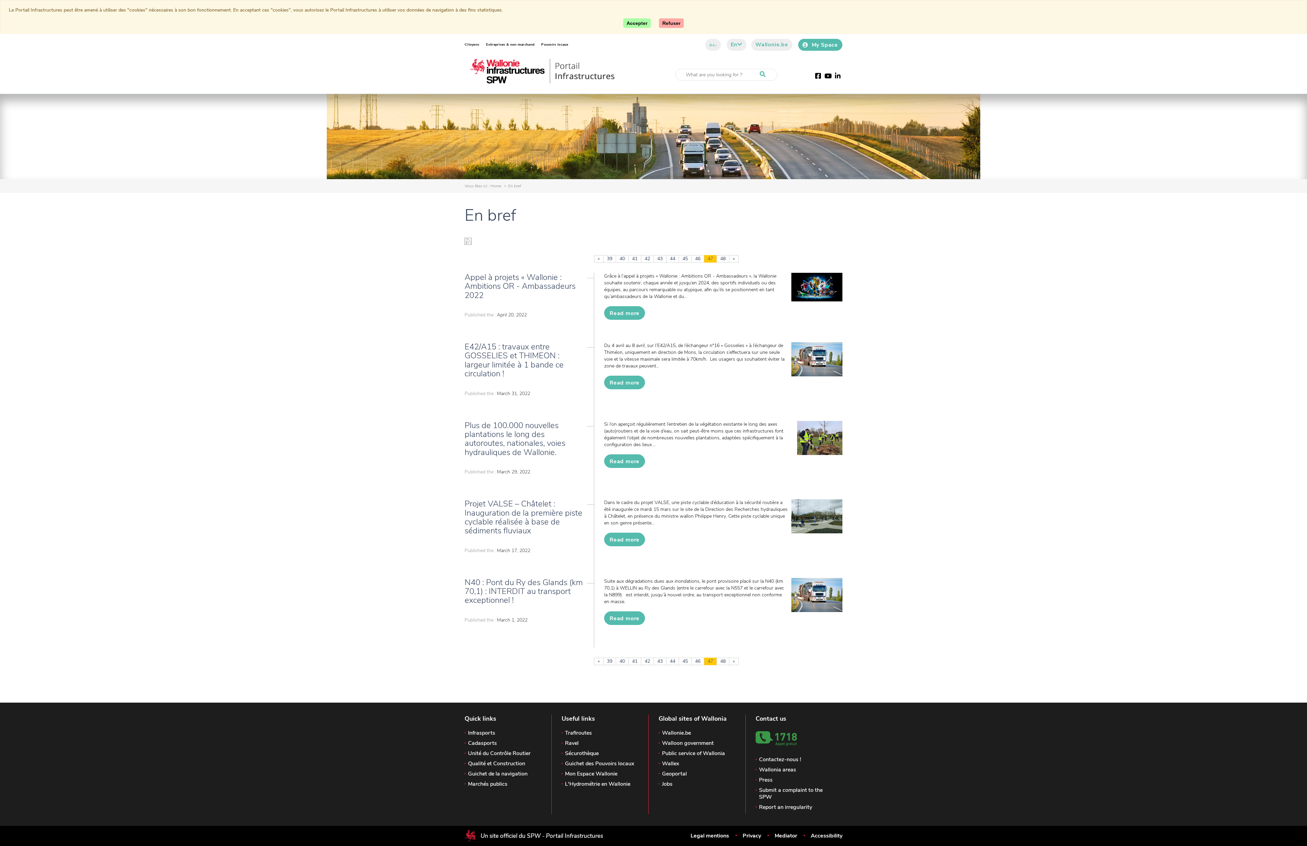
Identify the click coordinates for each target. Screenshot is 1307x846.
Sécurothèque (582, 753)
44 (672, 258)
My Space (825, 45)
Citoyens (472, 44)
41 (635, 258)
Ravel (572, 743)
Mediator (786, 836)
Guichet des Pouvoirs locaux (599, 763)
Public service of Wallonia (693, 753)
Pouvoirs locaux (554, 44)
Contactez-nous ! (780, 759)
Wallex (670, 763)
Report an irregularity (785, 807)
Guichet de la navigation (498, 773)
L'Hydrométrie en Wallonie (597, 784)
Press (766, 780)
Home (495, 186)
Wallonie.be (771, 44)
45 (685, 258)
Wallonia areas (777, 769)
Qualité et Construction (496, 763)
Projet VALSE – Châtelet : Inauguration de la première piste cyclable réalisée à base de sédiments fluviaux (523, 517)
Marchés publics (487, 784)
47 (710, 258)
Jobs (667, 784)
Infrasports (481, 733)
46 (697, 258)
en (734, 44)
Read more (625, 313)
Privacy (752, 836)
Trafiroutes (578, 733)
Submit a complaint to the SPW (791, 793)
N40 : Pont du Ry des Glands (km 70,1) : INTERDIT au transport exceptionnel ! (524, 591)
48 (723, 258)
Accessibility (826, 836)
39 (609, 258)
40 (622, 258)
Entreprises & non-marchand (510, 44)
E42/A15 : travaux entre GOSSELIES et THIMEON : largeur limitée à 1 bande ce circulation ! (514, 360)
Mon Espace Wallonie (591, 773)
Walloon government (688, 743)
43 (660, 258)
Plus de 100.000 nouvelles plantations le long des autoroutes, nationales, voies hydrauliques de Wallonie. (515, 439)
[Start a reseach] (764, 74)
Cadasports (482, 743)
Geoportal (674, 773)
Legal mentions (710, 836)
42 (647, 258)
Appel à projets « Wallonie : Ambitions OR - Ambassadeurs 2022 (520, 286)
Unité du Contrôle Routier (499, 753)
